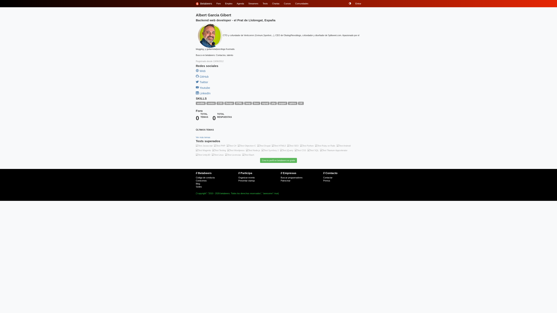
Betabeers (205, 3)
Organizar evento (246, 177)
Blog (198, 184)
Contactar (327, 177)
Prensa (326, 181)
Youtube (204, 87)
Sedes (199, 187)
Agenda (240, 3)
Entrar (358, 3)
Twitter (203, 82)
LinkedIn (204, 93)
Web (202, 71)
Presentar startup (246, 181)
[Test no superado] (204, 145)
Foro (218, 3)
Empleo (228, 3)
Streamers (253, 3)
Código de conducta (205, 177)
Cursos (287, 3)
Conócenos (201, 181)
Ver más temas (203, 137)
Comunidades (301, 3)
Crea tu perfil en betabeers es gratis (278, 160)
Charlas (276, 3)
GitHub (204, 76)
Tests (265, 3)
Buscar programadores (292, 177)
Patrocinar (285, 181)
